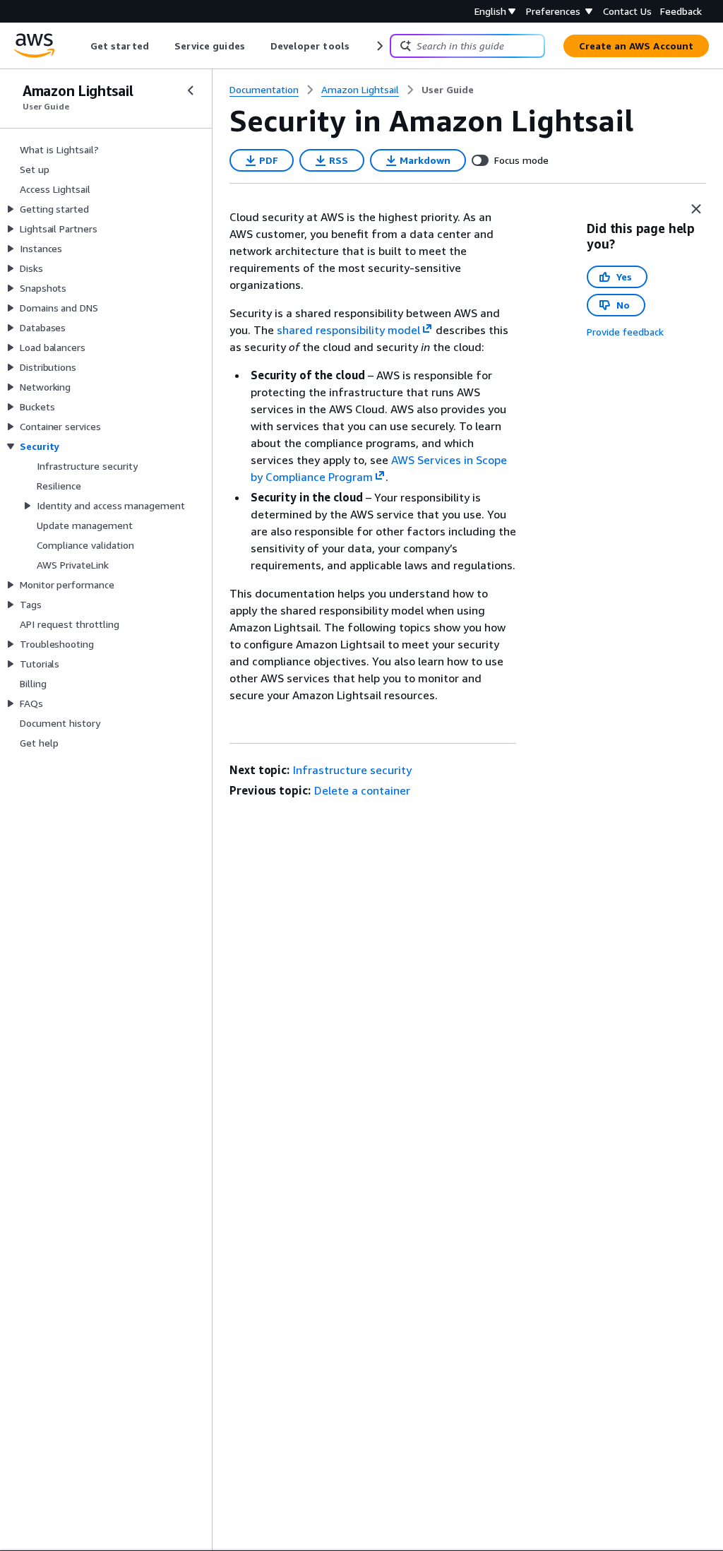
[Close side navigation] (191, 90)
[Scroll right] (379, 46)
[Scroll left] (80, 46)
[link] (448, 90)
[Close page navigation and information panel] (696, 209)
